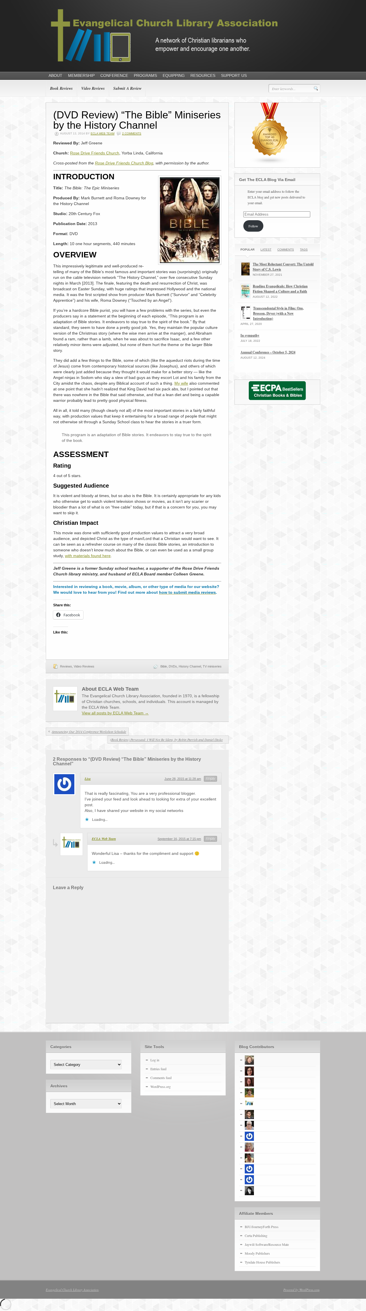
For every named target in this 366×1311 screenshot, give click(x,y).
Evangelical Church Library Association (72, 1290)
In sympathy (249, 335)
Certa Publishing (256, 1235)
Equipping (174, 75)
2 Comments (131, 133)
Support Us (234, 75)
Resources (202, 75)
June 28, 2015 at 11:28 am (182, 778)
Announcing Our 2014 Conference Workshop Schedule (89, 731)
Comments (285, 249)
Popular (247, 249)
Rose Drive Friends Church (94, 153)
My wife (181, 383)
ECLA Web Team (102, 133)
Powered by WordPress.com (301, 1290)
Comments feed (161, 1077)
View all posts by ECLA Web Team (115, 713)
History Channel (190, 666)
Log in (154, 1060)
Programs (145, 75)
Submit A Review (127, 88)
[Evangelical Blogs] (270, 163)
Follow (253, 226)
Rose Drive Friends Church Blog (124, 163)
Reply (210, 779)
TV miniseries (212, 666)
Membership (81, 75)
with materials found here (88, 555)
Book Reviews (61, 88)
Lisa (88, 778)
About (55, 75)
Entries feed (158, 1068)
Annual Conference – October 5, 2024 (267, 352)
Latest (265, 249)
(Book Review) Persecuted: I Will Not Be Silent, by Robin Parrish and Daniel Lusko (166, 739)
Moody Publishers (257, 1253)
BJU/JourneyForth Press (262, 1226)
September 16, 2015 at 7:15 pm (179, 839)
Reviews (66, 666)
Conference (114, 75)
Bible (163, 666)
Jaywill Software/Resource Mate (267, 1244)
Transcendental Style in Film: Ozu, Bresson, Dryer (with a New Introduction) (278, 313)
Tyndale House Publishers (262, 1262)
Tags (304, 249)
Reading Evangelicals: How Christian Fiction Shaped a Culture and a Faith (280, 289)
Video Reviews (93, 88)
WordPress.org (160, 1086)
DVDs (173, 666)
